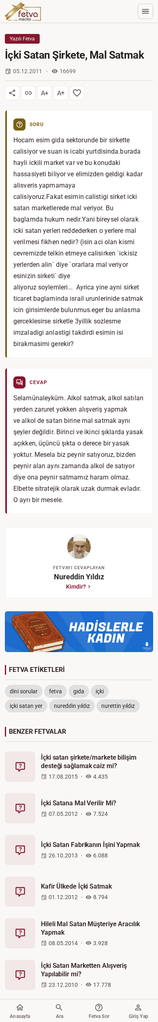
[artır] (60, 93)
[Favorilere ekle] (77, 93)
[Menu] (145, 11)
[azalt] (44, 93)
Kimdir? (76, 586)
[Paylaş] (12, 93)
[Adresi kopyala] (28, 93)
